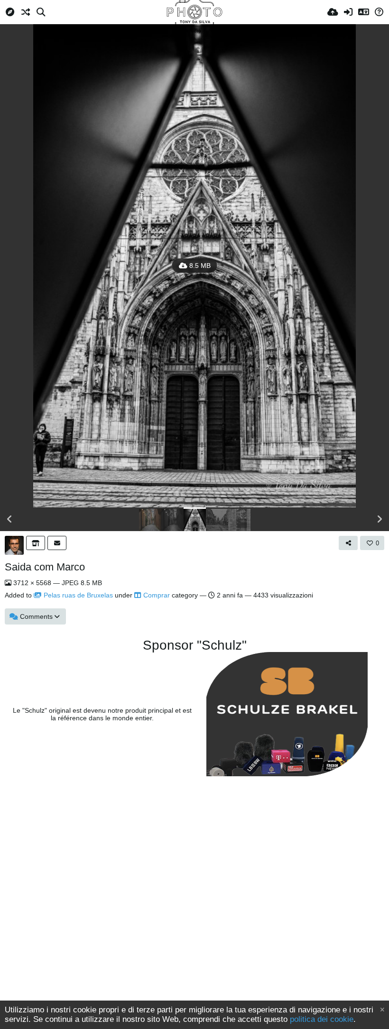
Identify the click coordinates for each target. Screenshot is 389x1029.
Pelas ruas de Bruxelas (78, 595)
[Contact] (56, 543)
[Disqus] (194, 899)
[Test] (35, 543)
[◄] (9, 519)
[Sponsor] (287, 714)
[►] (379, 519)
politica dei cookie (321, 1019)
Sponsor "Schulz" (195, 645)
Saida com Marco (45, 567)
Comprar (156, 595)
